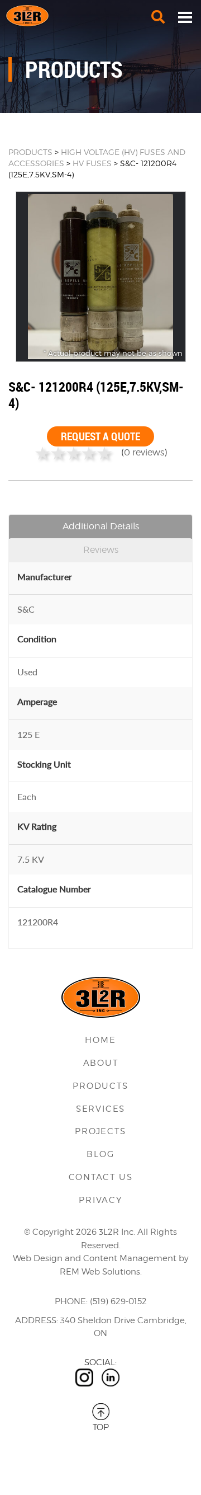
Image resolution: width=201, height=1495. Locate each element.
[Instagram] (84, 1377)
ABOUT (100, 1063)
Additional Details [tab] (101, 526)
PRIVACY (100, 1200)
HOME (100, 1040)
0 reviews (144, 452)
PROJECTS (100, 1131)
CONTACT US (101, 1177)
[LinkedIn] (110, 1377)
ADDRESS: (36, 1320)
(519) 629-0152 (118, 1301)
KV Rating (36, 826)
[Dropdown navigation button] (185, 17)
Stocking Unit (44, 764)
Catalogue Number (54, 888)
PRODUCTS (30, 152)
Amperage (37, 701)
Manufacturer (44, 576)
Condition (36, 638)
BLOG (100, 1154)
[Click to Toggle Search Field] (158, 16)
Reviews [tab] (100, 549)
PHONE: (71, 1301)
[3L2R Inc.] (100, 15)
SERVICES (100, 1109)
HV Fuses (93, 163)
